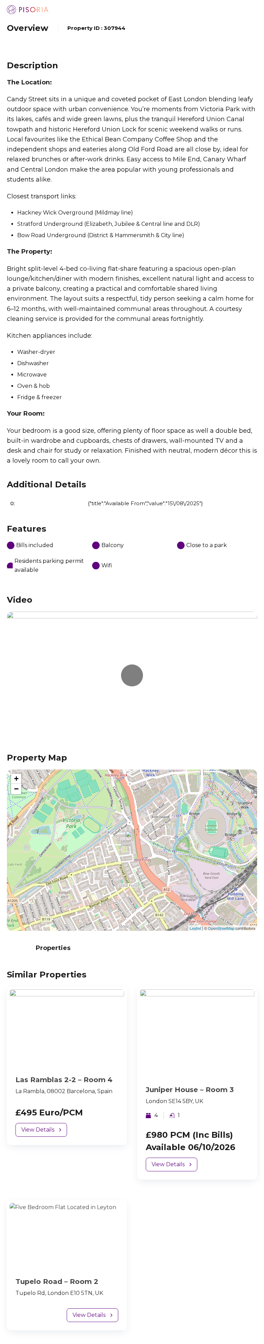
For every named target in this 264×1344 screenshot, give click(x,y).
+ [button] (16, 778)
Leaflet (195, 928)
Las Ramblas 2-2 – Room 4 (63, 1080)
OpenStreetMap (221, 928)
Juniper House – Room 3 (190, 1090)
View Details (37, 1129)
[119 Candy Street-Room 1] (132, 840)
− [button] (16, 789)
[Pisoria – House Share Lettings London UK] (27, 9)
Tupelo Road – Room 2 (56, 1281)
